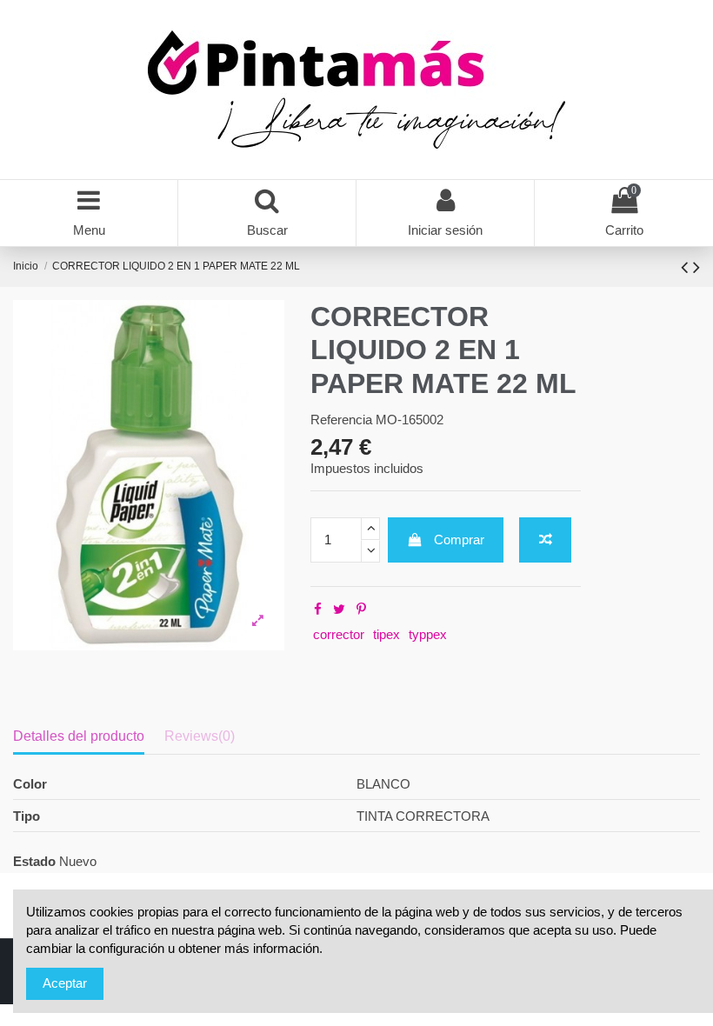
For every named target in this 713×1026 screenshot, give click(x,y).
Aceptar (65, 983)
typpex (428, 634)
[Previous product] (687, 267)
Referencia (341, 419)
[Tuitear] (339, 609)
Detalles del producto (78, 736)
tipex (386, 634)
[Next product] (696, 267)
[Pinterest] (361, 609)
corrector (338, 634)
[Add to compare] (545, 540)
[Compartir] (318, 609)
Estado (34, 861)
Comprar (459, 539)
